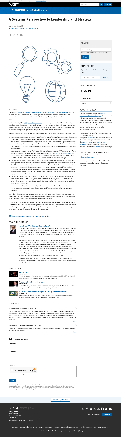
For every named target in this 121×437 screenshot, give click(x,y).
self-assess (96, 147)
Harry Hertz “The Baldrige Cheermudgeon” (24, 28)
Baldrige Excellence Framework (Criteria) (25, 216)
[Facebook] (10, 35)
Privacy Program (32, 427)
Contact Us (19, 420)
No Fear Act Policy (73, 427)
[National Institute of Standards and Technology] (21, 408)
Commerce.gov (59, 431)
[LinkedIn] (91, 409)
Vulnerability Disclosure (60, 427)
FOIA (81, 427)
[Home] (14, 4)
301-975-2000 (12, 417)
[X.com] (17, 35)
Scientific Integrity (103, 427)
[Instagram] (95, 409)
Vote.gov (81, 431)
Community (45, 216)
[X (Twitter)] (82, 91)
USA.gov (75, 431)
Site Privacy (15, 427)
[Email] (21, 35)
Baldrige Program (87, 142)
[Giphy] (102, 409)
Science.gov (68, 431)
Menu (109, 4)
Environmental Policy (90, 427)
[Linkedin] (14, 35)
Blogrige (19, 10)
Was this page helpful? (60, 400)
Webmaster (12, 420)
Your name (12, 343)
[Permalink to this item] (29, 222)
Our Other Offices (28, 420)
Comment (13, 352)
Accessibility (23, 427)
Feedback (107, 415)
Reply (74, 321)
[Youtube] (85, 91)
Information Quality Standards (45, 431)
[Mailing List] (110, 409)
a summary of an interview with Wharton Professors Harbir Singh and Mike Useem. (44, 112)
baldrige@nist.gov (87, 157)
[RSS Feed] (106, 409)
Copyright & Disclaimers (45, 427)
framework (91, 138)
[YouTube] (99, 409)
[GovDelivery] (89, 91)
